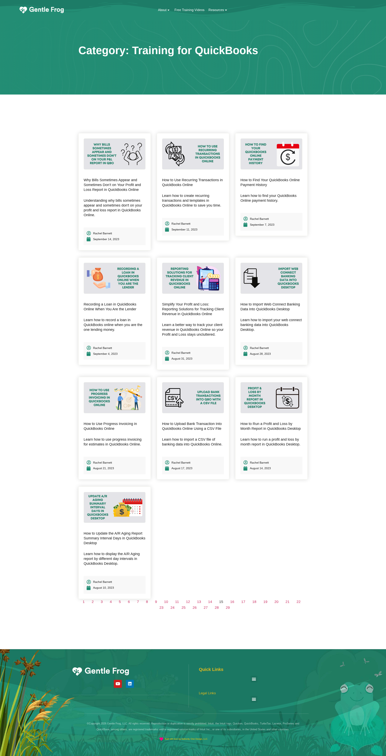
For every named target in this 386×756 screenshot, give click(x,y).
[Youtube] (118, 684)
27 (206, 608)
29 (228, 608)
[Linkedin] (130, 684)
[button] (254, 679)
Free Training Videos (189, 10)
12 (188, 602)
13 (199, 602)
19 (265, 602)
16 (232, 602)
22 (299, 602)
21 (287, 602)
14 (210, 602)
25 (184, 608)
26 (195, 608)
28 (217, 608)
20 (276, 602)
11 (177, 602)
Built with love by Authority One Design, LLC (186, 739)
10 (166, 602)
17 (243, 602)
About (162, 10)
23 (161, 608)
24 (172, 608)
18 (254, 602)
